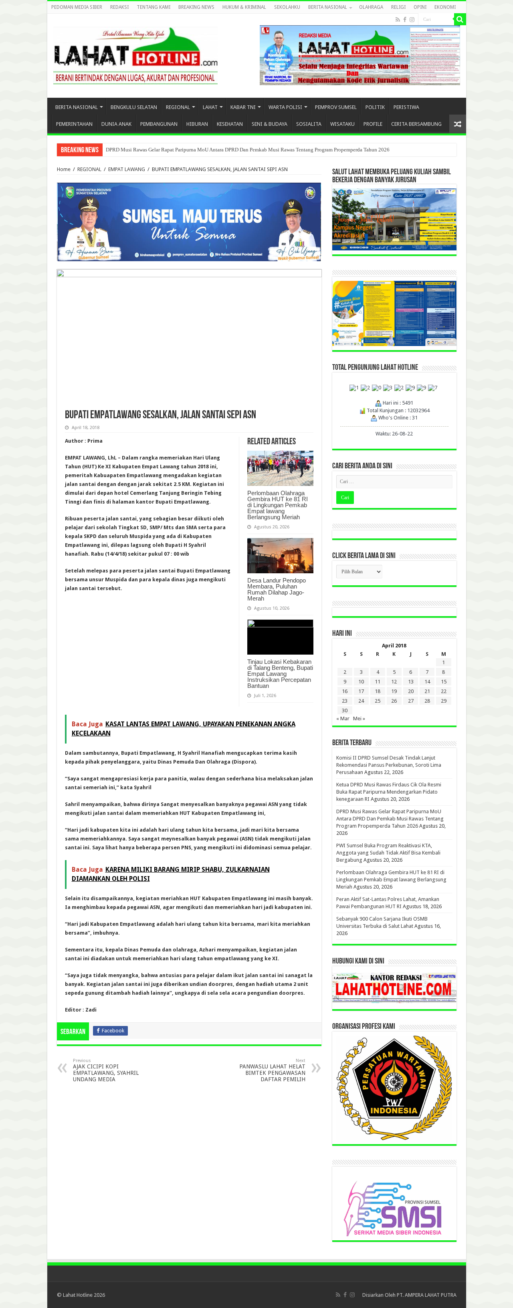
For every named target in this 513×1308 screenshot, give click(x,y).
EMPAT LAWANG (126, 169)
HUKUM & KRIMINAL (244, 7)
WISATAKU (342, 124)
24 (361, 701)
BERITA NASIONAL (327, 7)
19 (394, 691)
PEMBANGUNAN (159, 124)
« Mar (342, 718)
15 (443, 682)
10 (361, 682)
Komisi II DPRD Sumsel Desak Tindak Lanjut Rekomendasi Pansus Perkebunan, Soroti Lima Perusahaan (388, 765)
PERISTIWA (406, 107)
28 (427, 701)
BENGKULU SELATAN (134, 107)
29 (443, 701)
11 (377, 682)
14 (427, 682)
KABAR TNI (243, 107)
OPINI (420, 7)
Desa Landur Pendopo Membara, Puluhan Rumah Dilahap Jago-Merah (276, 589)
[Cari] (460, 19)
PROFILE (373, 124)
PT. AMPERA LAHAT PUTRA (426, 1295)
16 (344, 691)
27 (411, 701)
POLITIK (375, 107)
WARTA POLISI (285, 107)
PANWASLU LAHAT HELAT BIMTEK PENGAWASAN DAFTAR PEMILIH (272, 1070)
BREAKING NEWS (196, 7)
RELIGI (398, 7)
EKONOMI (445, 7)
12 (394, 682)
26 (394, 701)
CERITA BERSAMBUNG (416, 124)
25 (377, 701)
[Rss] (398, 19)
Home (64, 169)
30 (344, 710)
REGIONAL (178, 107)
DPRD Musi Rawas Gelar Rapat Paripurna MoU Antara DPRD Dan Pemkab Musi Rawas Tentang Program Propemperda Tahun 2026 (248, 150)
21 (427, 691)
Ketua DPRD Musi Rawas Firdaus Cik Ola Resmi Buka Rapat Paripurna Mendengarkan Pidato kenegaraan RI (388, 792)
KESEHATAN (230, 124)
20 (411, 691)
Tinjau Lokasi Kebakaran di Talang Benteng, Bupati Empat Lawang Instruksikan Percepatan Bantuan (280, 673)
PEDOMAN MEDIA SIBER (76, 7)
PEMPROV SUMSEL (336, 107)
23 (344, 701)
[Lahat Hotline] (135, 54)
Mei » (359, 718)
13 (411, 682)
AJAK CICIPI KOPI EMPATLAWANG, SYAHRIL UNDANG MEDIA (106, 1070)
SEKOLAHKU (287, 7)
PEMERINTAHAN (74, 124)
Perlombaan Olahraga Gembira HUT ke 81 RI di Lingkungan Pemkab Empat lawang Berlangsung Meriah (277, 505)
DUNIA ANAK (116, 124)
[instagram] (412, 19)
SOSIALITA (308, 124)
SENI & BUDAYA (269, 124)
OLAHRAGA (371, 7)
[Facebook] (404, 19)
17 (361, 691)
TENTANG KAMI (153, 7)
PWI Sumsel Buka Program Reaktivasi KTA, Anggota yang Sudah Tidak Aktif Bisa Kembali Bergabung (388, 852)
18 (377, 691)
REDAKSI (119, 7)
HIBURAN (197, 124)
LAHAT (210, 107)
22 (443, 691)
